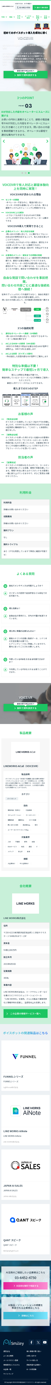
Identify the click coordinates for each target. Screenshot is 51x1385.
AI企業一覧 (7, 1369)
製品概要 (37, 17)
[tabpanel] (25, 137)
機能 (11, 17)
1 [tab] (22, 173)
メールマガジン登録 (10, 1360)
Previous (3, 141)
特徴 (3, 17)
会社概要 (45, 17)
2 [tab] (25, 173)
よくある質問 (28, 17)
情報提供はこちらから (11, 1365)
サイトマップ (8, 1374)
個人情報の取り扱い (34, 1351)
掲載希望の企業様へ (34, 1365)
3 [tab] (29, 173)
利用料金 (18, 17)
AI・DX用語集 (31, 1369)
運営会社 (6, 1351)
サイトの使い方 (32, 1360)
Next (47, 141)
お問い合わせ (31, 1356)
